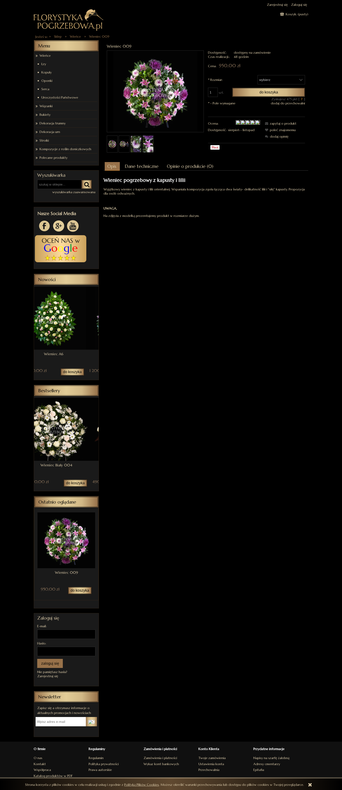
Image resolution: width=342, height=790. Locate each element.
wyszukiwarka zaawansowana (73, 192)
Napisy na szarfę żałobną (271, 758)
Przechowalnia (208, 770)
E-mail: (42, 626)
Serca (45, 89)
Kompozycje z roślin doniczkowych (65, 149)
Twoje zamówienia (212, 758)
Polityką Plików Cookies (141, 785)
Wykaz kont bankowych (161, 764)
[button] (279, 123)
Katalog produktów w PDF (53, 776)
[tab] (112, 166)
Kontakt (40, 764)
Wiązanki (46, 106)
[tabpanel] (206, 197)
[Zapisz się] (91, 721)
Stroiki (44, 140)
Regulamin (96, 758)
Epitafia (258, 770)
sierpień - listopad (241, 130)
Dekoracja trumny (53, 123)
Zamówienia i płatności (160, 758)
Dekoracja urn (50, 132)
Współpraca (42, 770)
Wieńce (45, 55)
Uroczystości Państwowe (59, 97)
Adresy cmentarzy (266, 764)
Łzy (43, 64)
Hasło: (41, 643)
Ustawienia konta (211, 764)
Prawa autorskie (100, 770)
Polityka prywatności (104, 764)
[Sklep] (69, 19)
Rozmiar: (215, 80)
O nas (38, 758)
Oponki (46, 81)
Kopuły (46, 72)
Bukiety (45, 115)
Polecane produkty (53, 158)
